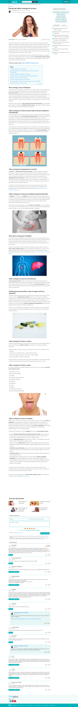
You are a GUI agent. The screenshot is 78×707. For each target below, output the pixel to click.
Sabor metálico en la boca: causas (30, 63)
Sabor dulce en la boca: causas (45, 502)
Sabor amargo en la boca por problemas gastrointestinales (25, 76)
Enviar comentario (45, 533)
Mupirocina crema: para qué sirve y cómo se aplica (61, 53)
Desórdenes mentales (61, 17)
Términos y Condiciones (36, 705)
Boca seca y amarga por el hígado (19, 78)
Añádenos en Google (46, 39)
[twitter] (10, 701)
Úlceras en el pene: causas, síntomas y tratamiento (61, 49)
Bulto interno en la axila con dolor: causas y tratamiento (62, 32)
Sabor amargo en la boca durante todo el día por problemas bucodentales (24, 71)
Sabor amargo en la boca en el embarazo (21, 79)
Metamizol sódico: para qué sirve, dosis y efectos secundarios (61, 42)
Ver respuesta (11, 572)
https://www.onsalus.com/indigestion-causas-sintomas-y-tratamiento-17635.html (26, 619)
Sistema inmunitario (61, 14)
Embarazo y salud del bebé (61, 21)
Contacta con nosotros (28, 705)
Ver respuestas (11, 690)
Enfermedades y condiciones (15, 4)
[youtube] (13, 701)
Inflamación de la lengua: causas (44, 508)
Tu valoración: (22, 530)
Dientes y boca (23, 4)
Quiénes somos (22, 705)
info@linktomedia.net (40, 538)
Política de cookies (52, 705)
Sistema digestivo (56, 12)
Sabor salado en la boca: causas (23, 502)
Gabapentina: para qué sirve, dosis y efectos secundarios (60, 29)
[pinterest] (15, 701)
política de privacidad (20, 532)
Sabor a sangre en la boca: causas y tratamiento (23, 509)
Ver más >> (40, 84)
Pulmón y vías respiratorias (61, 19)
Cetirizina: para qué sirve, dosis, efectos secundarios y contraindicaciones (61, 39)
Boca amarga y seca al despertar (19, 69)
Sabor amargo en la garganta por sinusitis (21, 74)
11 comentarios (28, 10)
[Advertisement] (29, 487)
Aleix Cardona (15, 12)
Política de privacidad (45, 705)
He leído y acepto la (17, 532)
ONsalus (9, 4)
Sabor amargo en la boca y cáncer (19, 83)
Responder (11, 555)
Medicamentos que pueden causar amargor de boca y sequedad (26, 81)
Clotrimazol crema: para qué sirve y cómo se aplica (62, 46)
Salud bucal (27, 4)
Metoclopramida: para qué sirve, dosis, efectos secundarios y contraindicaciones (61, 36)
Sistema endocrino (65, 12)
